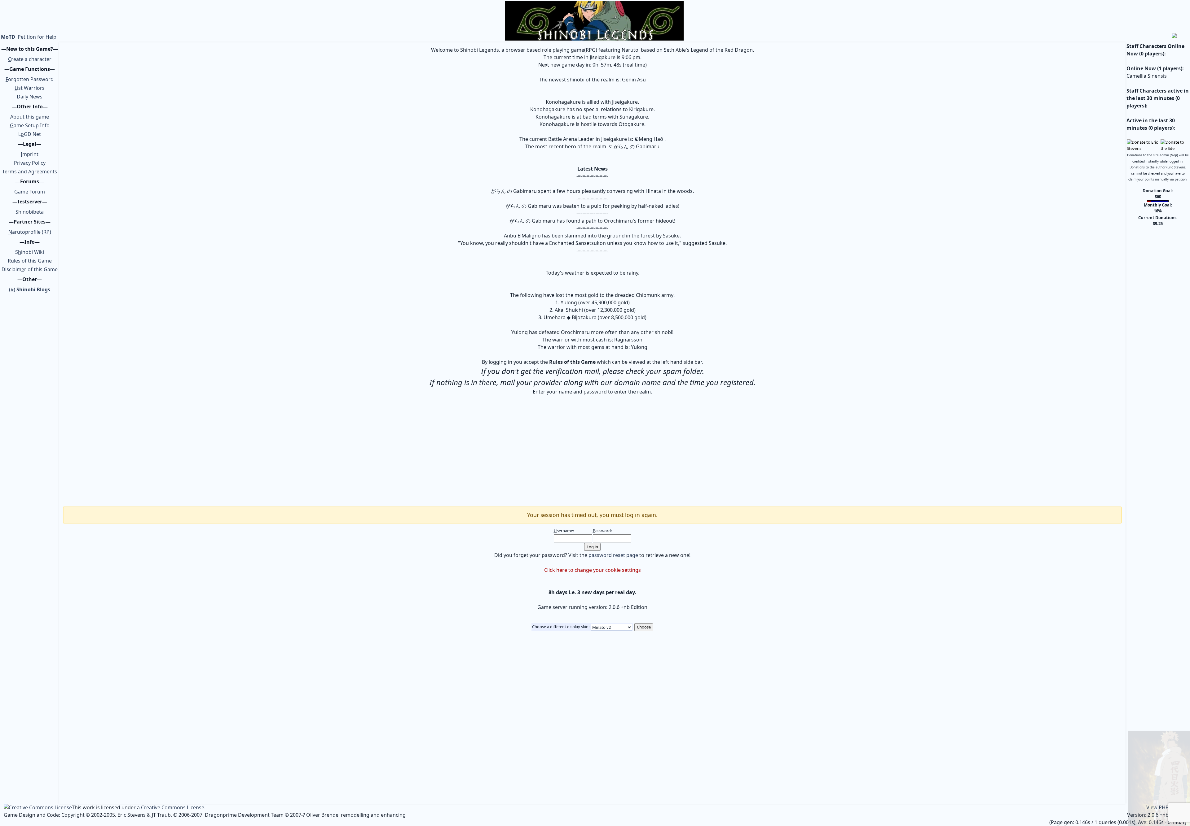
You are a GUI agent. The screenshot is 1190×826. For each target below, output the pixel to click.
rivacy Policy (30, 162)
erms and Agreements (29, 171)
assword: (602, 530)
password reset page (613, 555)
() (29, 289)
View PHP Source (1166, 807)
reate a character (29, 59)
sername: (564, 530)
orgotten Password (30, 79)
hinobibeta (29, 211)
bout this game (29, 116)
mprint (29, 154)
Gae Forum (29, 191)
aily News (29, 96)
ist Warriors (30, 88)
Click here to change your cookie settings (592, 570)
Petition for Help (37, 36)
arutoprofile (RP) (29, 231)
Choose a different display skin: (560, 626)
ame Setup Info (30, 125)
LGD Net (29, 134)
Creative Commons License (172, 807)
